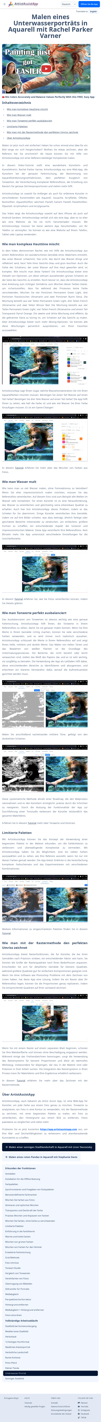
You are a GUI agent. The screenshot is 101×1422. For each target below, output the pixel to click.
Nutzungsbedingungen (61, 1410)
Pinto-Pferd (11, 1362)
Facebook (85, 1414)
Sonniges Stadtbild (14, 1378)
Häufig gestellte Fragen (34, 1406)
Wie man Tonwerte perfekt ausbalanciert (29, 120)
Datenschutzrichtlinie (60, 1406)
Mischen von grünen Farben (19, 1241)
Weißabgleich (12, 1294)
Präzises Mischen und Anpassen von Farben (27, 1215)
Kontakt (54, 1403)
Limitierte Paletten (14, 1226)
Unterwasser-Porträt (15, 1373)
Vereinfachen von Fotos (17, 1278)
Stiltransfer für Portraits (17, 1289)
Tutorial (19, 467)
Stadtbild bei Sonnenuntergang (21, 1326)
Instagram (85, 1410)
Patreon (84, 1403)
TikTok (83, 1417)
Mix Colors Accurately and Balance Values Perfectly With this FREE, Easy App (49, 96)
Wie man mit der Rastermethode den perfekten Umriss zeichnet (42, 132)
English (93, 11)
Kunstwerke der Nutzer (61, 1414)
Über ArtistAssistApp (18, 138)
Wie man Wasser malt (19, 115)
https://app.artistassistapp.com (58, 1129)
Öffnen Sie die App (89, 4)
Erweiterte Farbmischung (18, 1252)
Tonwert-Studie (13, 1268)
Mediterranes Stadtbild (16, 1331)
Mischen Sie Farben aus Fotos (20, 1200)
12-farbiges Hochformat (17, 1341)
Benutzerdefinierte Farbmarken (21, 1194)
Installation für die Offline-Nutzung (22, 1179)
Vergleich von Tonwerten (17, 1273)
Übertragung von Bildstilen (18, 1283)
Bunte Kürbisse (12, 1357)
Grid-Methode (12, 1257)
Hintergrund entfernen (16, 1304)
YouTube (84, 1406)
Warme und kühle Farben (18, 1236)
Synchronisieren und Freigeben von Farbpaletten (29, 1189)
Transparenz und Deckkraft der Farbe (24, 1210)
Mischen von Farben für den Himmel (23, 1247)
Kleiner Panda (12, 1368)
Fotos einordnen (13, 1315)
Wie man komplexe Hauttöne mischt (27, 109)
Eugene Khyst (12, 1398)
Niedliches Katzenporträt (17, 1347)
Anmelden (10, 1173)
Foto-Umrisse (12, 1262)
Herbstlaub (10, 1336)
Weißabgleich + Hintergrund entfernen (24, 1309)
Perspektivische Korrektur (18, 1299)
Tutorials (28, 1403)
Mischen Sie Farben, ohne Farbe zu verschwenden (30, 1220)
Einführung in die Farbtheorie (20, 1231)
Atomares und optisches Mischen (22, 1205)
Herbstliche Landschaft (16, 1352)
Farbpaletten (11, 1184)
